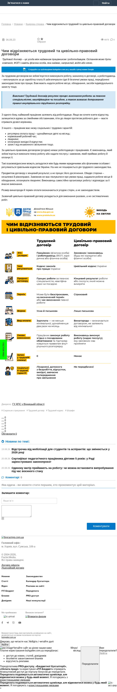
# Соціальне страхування (13, 410)
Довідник (6, 600)
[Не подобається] (3, 431)
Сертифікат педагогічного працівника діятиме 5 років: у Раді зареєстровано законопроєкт (53, 460)
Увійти (4, 644)
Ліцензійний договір (13, 568)
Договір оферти (10, 565)
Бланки (5, 595)
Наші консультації (35, 600)
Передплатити (90, 664)
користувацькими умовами (15, 680)
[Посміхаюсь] (3, 421)
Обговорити (9, 434)
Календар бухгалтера (37, 581)
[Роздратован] (3, 429)
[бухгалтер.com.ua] (58, 10)
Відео (5, 586)
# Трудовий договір (35, 410)
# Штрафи (69, 410)
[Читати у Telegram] (9, 622)
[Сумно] (3, 426)
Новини (6, 576)
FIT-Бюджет (8, 591)
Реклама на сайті (35, 586)
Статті (5, 581)
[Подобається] (3, 418)
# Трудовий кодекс (54, 410)
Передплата (32, 591)
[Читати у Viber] (15, 622)
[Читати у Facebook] (4, 622)
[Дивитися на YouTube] (21, 622)
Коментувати (101, 526)
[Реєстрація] (96, 3)
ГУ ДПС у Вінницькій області (28, 404)
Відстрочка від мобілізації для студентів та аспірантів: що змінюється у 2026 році (61, 451)
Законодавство (34, 576)
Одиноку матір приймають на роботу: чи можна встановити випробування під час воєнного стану (63, 469)
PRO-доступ (32, 595)
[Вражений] (3, 423)
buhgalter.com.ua (9, 637)
